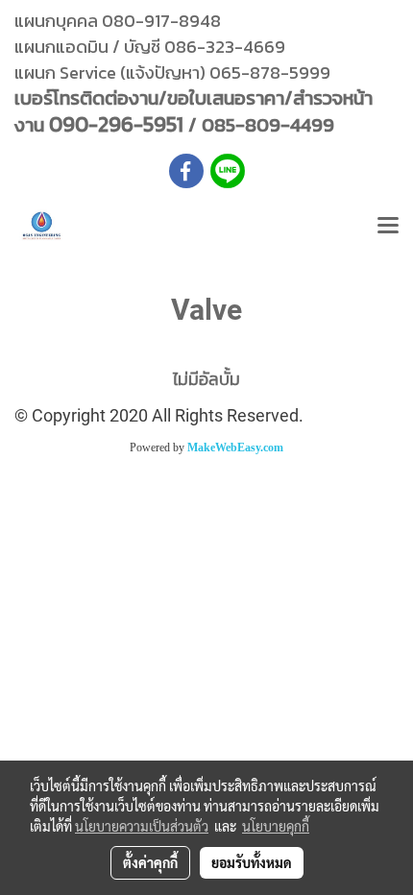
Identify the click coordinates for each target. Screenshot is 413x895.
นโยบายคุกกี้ (275, 826)
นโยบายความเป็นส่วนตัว (141, 826)
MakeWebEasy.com (235, 447)
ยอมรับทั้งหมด (251, 862)
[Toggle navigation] (388, 227)
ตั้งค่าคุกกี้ (150, 862)
